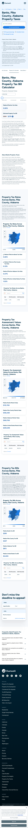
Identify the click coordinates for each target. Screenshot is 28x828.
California (4, 722)
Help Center (5, 796)
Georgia (4, 730)
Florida (4, 727)
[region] (14, 817)
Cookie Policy (20, 815)
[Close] (26, 807)
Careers (4, 756)
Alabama (15, 9)
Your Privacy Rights (14, 817)
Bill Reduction (5, 700)
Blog (3, 771)
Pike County (20, 9)
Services (4, 681)
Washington (5, 743)
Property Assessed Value (9, 91)
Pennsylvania (5, 738)
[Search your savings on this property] (23, 293)
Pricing (4, 753)
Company (4, 748)
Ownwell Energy (6, 694)
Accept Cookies (14, 825)
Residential (5, 709)
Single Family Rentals (7, 712)
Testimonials (5, 781)
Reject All (14, 821)
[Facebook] (3, 675)
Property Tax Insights (7, 776)
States (3, 719)
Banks (25, 9)
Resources (4, 763)
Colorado (4, 724)
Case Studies (5, 773)
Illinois (3, 733)
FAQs (3, 799)
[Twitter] (16, 675)
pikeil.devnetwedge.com (20, 618)
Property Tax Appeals (7, 684)
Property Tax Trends (7, 779)
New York (4, 735)
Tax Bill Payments (6, 692)
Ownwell (8, 227)
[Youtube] (20, 675)
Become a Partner (7, 758)
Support (4, 794)
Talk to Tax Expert (7, 703)
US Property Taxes (9, 9)
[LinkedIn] (7, 675)
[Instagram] (12, 675)
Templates (5, 784)
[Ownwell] (6, 3)
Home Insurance (6, 697)
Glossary (4, 787)
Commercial (5, 715)
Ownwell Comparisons (8, 768)
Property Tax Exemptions (8, 686)
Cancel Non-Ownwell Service (10, 789)
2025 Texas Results (7, 765)
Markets (4, 707)
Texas (3, 741)
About (3, 750)
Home (3, 9)
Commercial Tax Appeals (8, 689)
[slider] (2, 98)
